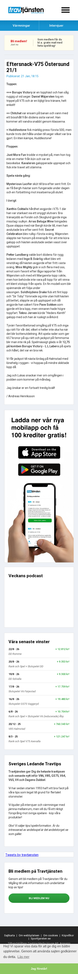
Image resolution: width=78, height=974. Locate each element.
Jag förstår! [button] (39, 968)
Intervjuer (56, 25)
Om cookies (50, 935)
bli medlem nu (39, 898)
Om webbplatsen (29, 935)
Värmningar (21, 25)
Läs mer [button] (23, 957)
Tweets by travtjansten (21, 855)
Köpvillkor (68, 935)
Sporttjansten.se (41, 938)
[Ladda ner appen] (39, 486)
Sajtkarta (9, 935)
